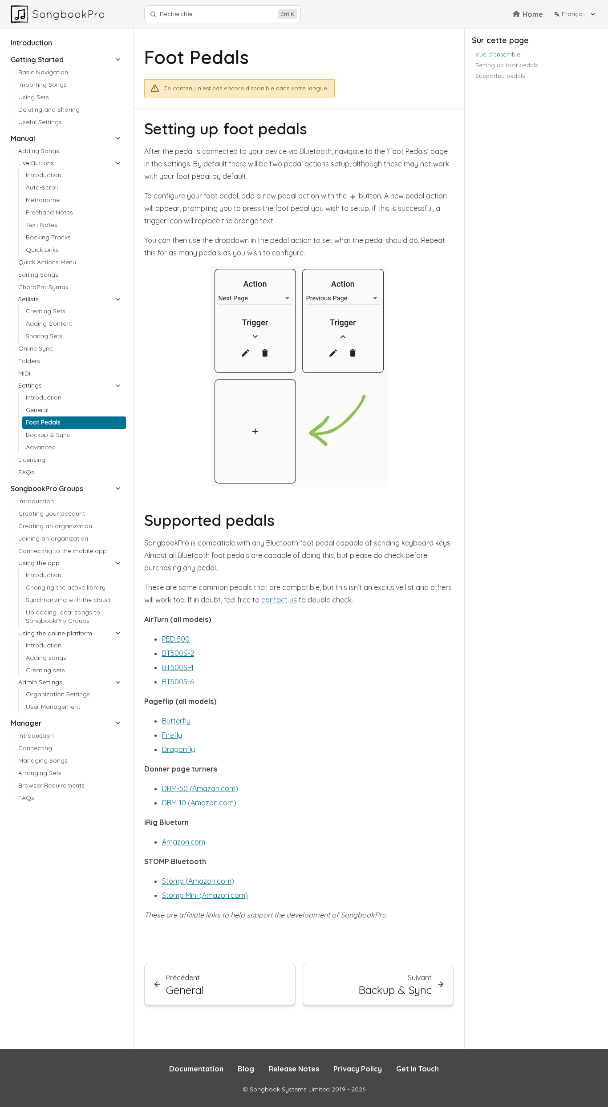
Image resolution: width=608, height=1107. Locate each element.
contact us (279, 599)
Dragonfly (178, 749)
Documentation (196, 1068)
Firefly (172, 735)
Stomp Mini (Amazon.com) (205, 895)
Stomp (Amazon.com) (198, 881)
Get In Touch (417, 1068)
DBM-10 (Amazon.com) (199, 802)
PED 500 (176, 638)
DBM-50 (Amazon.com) (200, 788)
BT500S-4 (178, 667)
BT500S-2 (178, 653)
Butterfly (176, 720)
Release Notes (293, 1068)
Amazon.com (183, 841)
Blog (246, 1068)
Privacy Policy (357, 1068)
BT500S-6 (178, 681)
